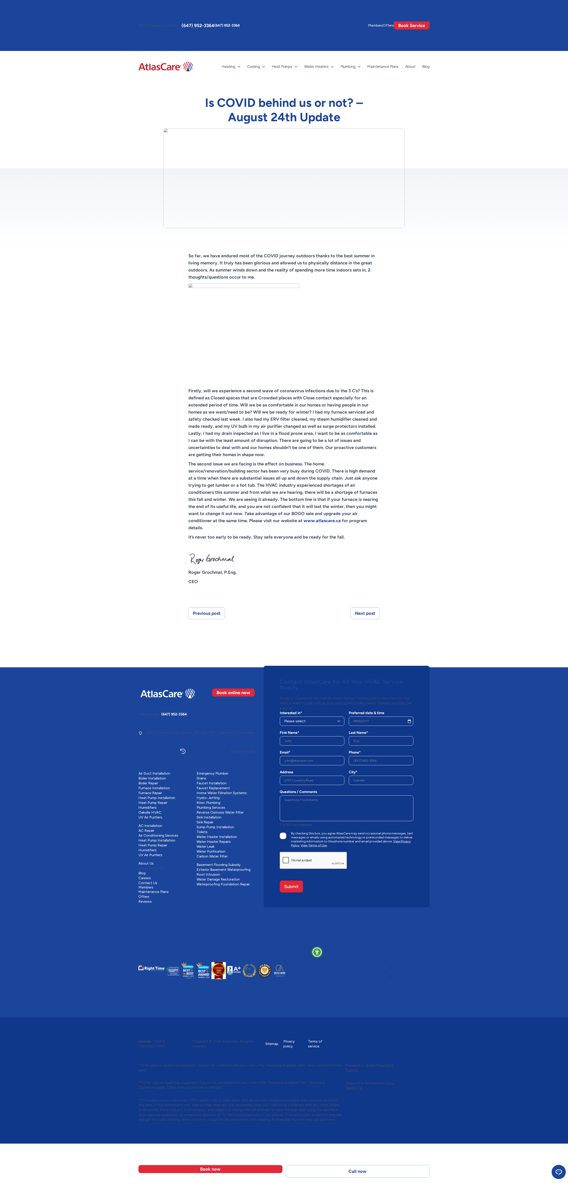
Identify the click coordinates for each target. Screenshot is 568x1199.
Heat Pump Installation (156, 798)
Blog (426, 66)
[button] (317, 952)
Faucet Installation (212, 783)
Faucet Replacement (213, 788)
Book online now (233, 692)
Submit (291, 886)
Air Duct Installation (154, 773)
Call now (358, 1171)
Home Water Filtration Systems (222, 793)
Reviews (145, 901)
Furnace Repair (150, 793)
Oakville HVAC (150, 812)
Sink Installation (209, 817)
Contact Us (147, 883)
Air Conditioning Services (158, 835)
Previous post (207, 613)
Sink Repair (205, 822)
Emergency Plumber (212, 773)
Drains (201, 778)
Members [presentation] (375, 25)
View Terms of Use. (314, 845)
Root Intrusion (208, 874)
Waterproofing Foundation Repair (223, 884)
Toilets (202, 832)
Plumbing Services (211, 807)
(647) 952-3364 (197, 25)
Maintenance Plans (382, 66)
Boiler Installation (152, 778)
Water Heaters (316, 66)
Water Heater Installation (217, 837)
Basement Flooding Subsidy (219, 865)
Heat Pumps (282, 66)
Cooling (253, 66)
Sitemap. (272, 1044)
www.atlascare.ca (322, 520)
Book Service (411, 25)
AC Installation (150, 826)
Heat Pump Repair (152, 803)
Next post (365, 613)
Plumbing (348, 66)
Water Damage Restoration (218, 879)
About (410, 66)
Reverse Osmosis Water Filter (220, 812)
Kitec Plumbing (208, 803)
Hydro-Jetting (208, 798)
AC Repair (146, 830)
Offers (388, 25)
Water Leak (205, 846)
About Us (146, 863)
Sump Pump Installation (215, 827)
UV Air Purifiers (150, 817)
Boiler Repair (148, 783)
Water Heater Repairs (214, 842)
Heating (228, 66)
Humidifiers (147, 807)
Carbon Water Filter (212, 856)
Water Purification (211, 851)
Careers (144, 878)
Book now (210, 1169)
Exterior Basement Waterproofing (223, 869)
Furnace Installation (154, 788)
